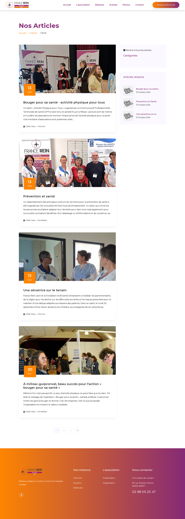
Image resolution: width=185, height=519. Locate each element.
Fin (77, 430)
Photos (126, 5)
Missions (99, 5)
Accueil (67, 5)
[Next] (71, 430)
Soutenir (77, 483)
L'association (83, 5)
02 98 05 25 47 (144, 492)
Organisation (109, 483)
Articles (113, 5)
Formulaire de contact (143, 478)
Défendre (78, 488)
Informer (77, 478)
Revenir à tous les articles (138, 50)
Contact (139, 5)
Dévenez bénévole (166, 5)
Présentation (109, 478)
